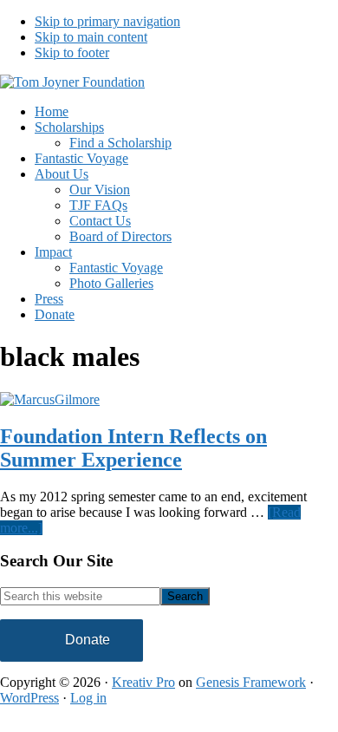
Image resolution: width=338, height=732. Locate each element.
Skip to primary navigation (107, 21)
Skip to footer (72, 52)
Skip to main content (91, 36)
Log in (88, 697)
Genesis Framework (251, 682)
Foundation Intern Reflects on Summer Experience (133, 448)
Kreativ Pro (143, 682)
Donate (87, 639)
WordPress (29, 697)
